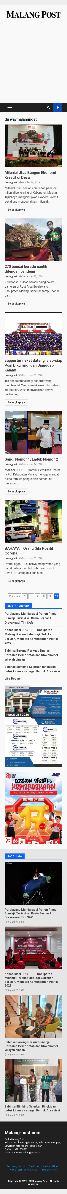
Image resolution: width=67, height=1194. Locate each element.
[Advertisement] (33, 62)
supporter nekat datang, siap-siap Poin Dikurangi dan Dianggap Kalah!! (33, 333)
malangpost (11, 182)
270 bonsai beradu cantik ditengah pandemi (33, 239)
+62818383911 (21, 1149)
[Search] (48, 107)
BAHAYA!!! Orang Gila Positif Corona (33, 521)
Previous (14, 596)
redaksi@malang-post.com (26, 1152)
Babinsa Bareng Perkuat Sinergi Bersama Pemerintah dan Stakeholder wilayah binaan (31, 655)
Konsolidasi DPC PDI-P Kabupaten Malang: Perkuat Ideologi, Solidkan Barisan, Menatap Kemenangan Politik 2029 (33, 948)
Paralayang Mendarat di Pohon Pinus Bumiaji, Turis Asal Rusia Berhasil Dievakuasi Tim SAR (30, 618)
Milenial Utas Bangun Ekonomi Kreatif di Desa (33, 146)
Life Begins (13, 678)
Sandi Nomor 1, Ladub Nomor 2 (33, 432)
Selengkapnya (16, 209)
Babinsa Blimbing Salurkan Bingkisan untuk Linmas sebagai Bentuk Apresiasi (33, 1080)
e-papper (57, 107)
